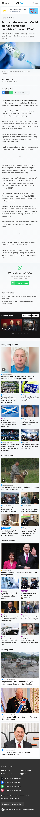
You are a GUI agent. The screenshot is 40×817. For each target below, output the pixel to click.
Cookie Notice (14, 798)
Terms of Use (14, 796)
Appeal (23, 773)
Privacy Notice (25, 796)
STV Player (5, 770)
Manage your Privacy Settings (12, 804)
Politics (11, 18)
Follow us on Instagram (13, 790)
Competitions (25, 770)
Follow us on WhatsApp (13, 786)
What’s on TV (6, 773)
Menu (7, 3)
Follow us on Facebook (12, 782)
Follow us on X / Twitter (13, 778)
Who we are (5, 796)
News (4, 18)
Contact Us (4, 798)
